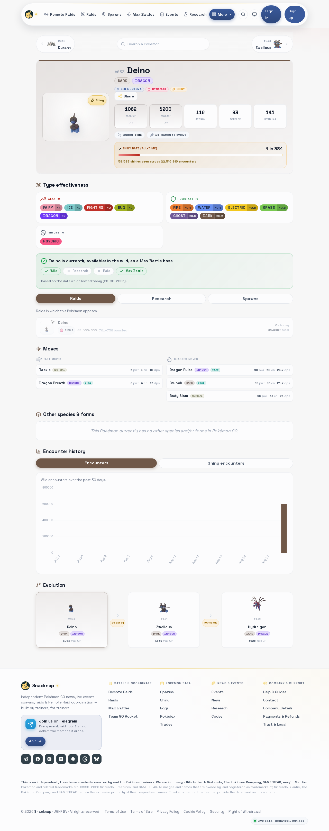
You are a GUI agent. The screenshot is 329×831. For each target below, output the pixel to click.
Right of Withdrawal (245, 811)
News (216, 700)
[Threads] (85, 759)
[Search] (243, 14)
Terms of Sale (141, 811)
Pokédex (168, 716)
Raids (113, 700)
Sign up (292, 14)
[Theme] (254, 14)
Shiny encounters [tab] (226, 463)
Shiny (100, 100)
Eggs (164, 708)
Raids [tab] (75, 298)
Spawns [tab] (250, 298)
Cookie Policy (195, 811)
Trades (166, 724)
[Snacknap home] (31, 14)
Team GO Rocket (123, 716)
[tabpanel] (164, 323)
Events (218, 692)
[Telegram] (26, 759)
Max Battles (119, 708)
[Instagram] (49, 759)
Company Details (278, 708)
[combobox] (163, 44)
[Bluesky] (97, 759)
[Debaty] (73, 759)
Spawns (167, 692)
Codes (217, 716)
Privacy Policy (168, 811)
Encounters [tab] (96, 463)
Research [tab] (161, 298)
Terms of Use (115, 811)
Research (219, 708)
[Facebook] (38, 759)
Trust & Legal (274, 724)
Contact (270, 700)
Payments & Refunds (281, 716)
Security (217, 811)
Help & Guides (274, 692)
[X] (61, 759)
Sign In (269, 14)
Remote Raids (120, 692)
